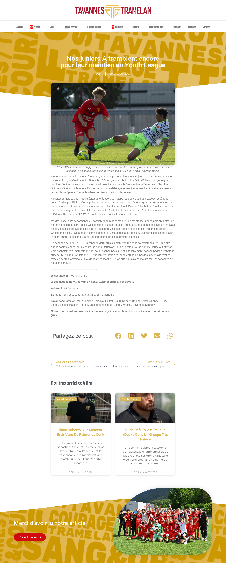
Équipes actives (70, 26)
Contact (206, 26)
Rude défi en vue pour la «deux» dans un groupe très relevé (145, 434)
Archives (192, 26)
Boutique (117, 26)
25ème (35, 26)
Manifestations (156, 26)
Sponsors (177, 26)
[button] (118, 336)
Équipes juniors (94, 26)
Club (52, 26)
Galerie (136, 26)
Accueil (19, 26)
